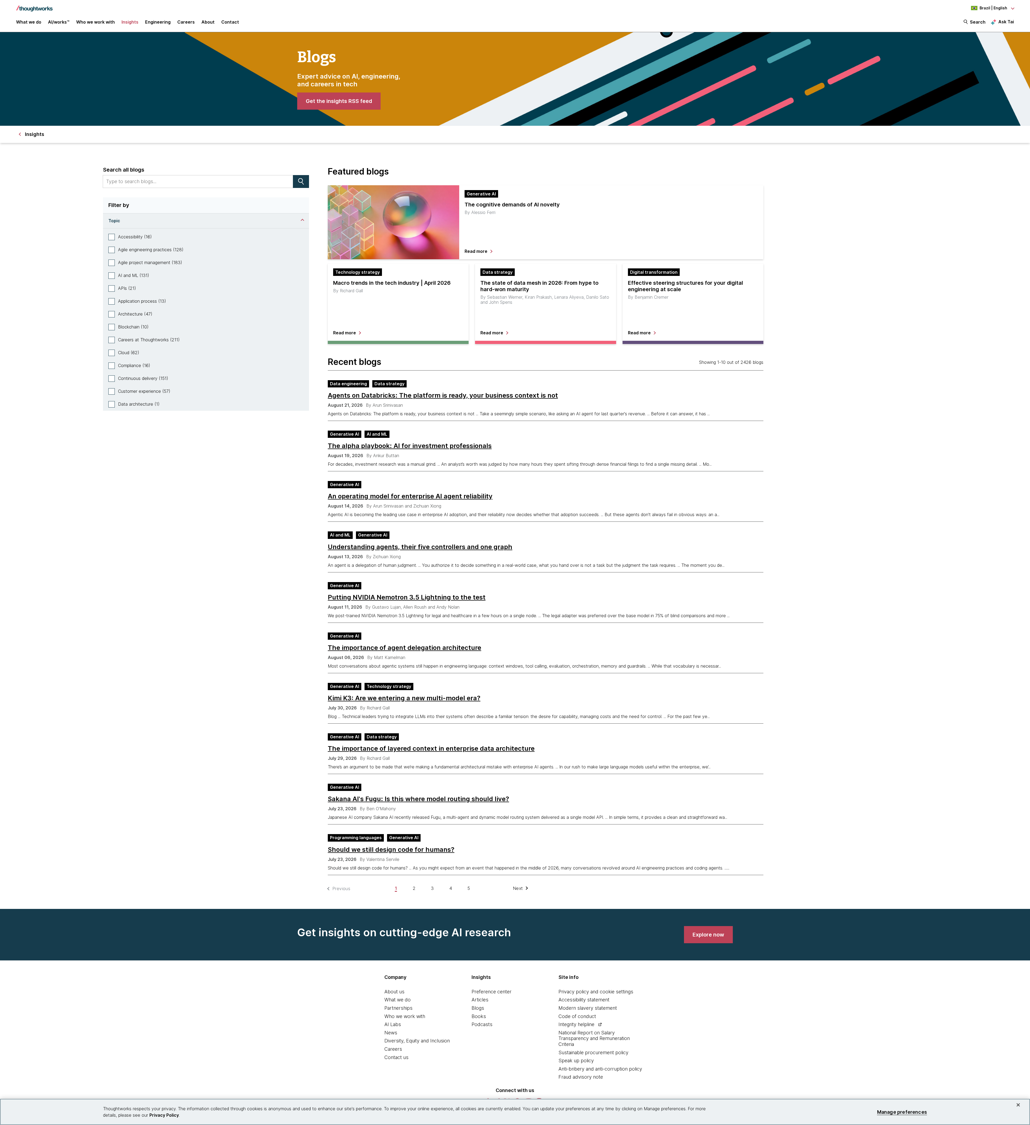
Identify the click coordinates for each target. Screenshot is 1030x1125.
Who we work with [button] (95, 22)
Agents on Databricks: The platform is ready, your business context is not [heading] (443, 395)
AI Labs (392, 1024)
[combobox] (198, 181)
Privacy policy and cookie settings (595, 991)
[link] (339, 101)
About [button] (208, 22)
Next (518, 888)
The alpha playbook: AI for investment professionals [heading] (410, 446)
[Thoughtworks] (34, 6)
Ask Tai (1006, 21)
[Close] (1018, 1105)
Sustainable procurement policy (593, 1052)
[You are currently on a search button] (301, 181)
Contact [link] (230, 22)
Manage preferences (902, 1112)
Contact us (396, 1057)
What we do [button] (28, 22)
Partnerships (398, 1008)
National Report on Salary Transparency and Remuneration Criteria (594, 1038)
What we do (397, 999)
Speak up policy (576, 1060)
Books (479, 1016)
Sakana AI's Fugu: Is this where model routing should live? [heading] (418, 799)
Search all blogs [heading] (123, 169)
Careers (393, 1049)
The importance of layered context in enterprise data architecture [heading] (431, 748)
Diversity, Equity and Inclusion (417, 1040)
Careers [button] (186, 22)
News (390, 1032)
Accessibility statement (583, 999)
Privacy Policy (164, 1115)
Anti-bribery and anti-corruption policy (600, 1069)
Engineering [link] (158, 22)
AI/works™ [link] (58, 22)
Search (977, 22)
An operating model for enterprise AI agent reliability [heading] (410, 496)
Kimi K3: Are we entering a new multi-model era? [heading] (404, 698)
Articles (480, 999)
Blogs (478, 1008)
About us (394, 991)
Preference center (492, 991)
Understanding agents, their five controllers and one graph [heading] (420, 547)
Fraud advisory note (580, 1077)
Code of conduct (577, 1016)
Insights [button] (130, 22)
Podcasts (482, 1024)
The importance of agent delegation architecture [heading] (404, 648)
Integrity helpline (576, 1024)
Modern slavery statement (587, 1008)
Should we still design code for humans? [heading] (391, 849)
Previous (341, 888)
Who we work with (404, 1016)
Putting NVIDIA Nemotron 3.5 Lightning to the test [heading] (406, 597)
